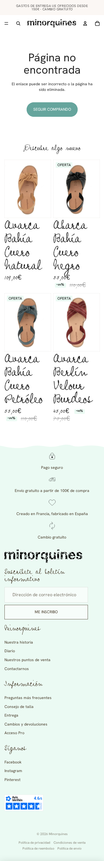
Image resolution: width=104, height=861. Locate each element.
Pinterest (12, 779)
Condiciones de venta (69, 842)
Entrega (11, 715)
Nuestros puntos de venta (27, 659)
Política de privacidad (34, 842)
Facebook (12, 762)
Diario (9, 650)
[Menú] (6, 23)
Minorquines (58, 834)
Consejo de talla (19, 706)
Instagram (13, 770)
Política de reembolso (38, 848)
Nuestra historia (18, 642)
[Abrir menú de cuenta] (85, 23)
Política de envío (69, 848)
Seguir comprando (52, 109)
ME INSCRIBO (46, 611)
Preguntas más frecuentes (28, 697)
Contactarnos (16, 668)
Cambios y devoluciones (25, 724)
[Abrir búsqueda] (18, 23)
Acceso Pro (14, 732)
